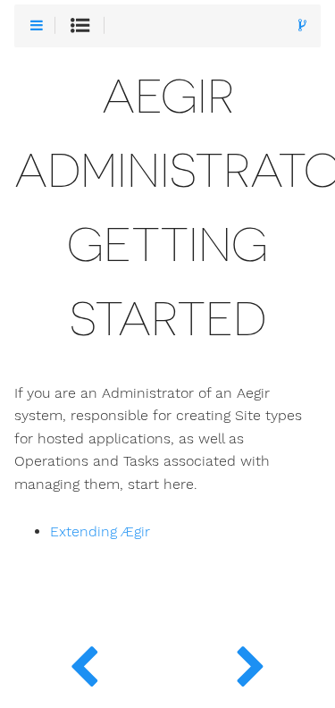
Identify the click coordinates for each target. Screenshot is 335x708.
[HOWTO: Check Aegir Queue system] (84, 663)
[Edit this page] (302, 26)
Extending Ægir (100, 532)
